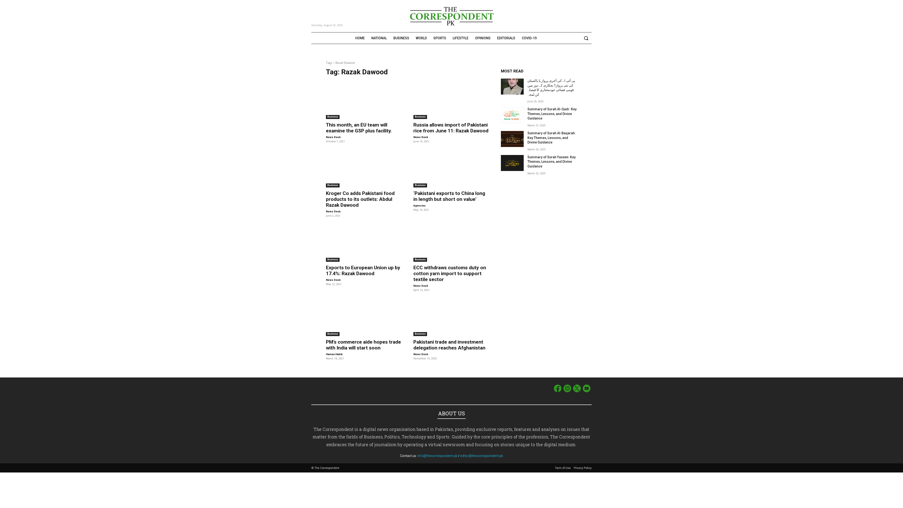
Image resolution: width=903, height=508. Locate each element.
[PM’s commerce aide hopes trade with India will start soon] (364, 317)
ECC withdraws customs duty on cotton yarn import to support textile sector (449, 273)
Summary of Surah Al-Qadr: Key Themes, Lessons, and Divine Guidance (552, 113)
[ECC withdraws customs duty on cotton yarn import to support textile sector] (451, 243)
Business (332, 116)
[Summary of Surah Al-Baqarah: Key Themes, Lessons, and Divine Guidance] (512, 139)
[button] (586, 38)
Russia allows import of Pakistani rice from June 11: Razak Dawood (450, 128)
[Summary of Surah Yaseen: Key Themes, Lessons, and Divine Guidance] (512, 163)
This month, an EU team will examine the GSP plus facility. (359, 128)
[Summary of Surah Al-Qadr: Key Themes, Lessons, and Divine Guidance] (512, 115)
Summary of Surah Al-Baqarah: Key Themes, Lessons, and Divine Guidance (551, 137)
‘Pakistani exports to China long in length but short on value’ (449, 196)
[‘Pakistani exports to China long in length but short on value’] (451, 168)
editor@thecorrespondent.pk (481, 456)
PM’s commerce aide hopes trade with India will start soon (363, 345)
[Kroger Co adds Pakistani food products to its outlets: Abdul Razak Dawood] (364, 168)
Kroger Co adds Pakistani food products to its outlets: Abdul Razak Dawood (360, 199)
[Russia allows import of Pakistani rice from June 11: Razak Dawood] (451, 100)
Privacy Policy (583, 468)
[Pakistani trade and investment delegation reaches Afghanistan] (451, 317)
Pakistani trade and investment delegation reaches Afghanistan (449, 345)
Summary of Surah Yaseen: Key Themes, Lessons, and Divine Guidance (551, 161)
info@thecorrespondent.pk (437, 456)
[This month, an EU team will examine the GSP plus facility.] (364, 100)
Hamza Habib (334, 354)
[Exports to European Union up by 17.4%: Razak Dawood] (364, 243)
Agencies (419, 205)
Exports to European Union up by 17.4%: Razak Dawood (363, 270)
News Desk (333, 137)
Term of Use (563, 468)
